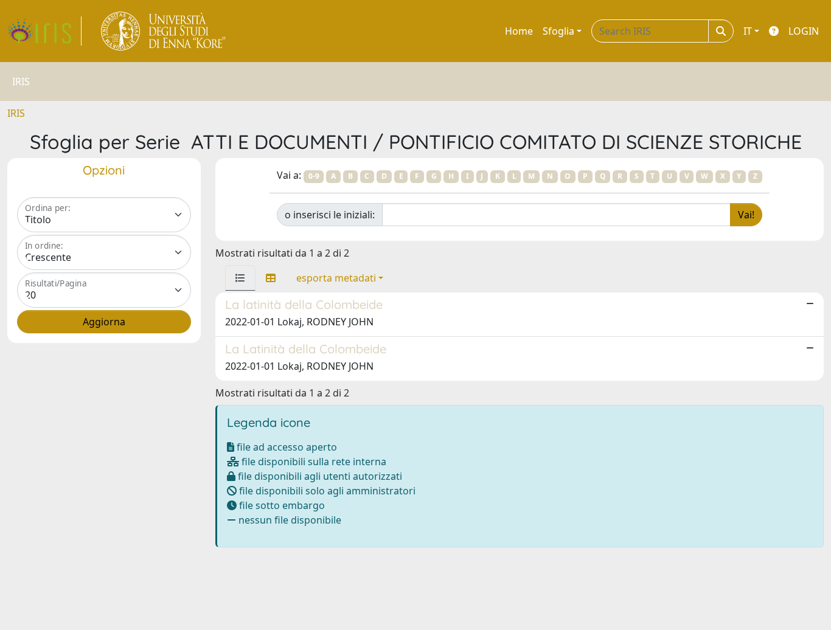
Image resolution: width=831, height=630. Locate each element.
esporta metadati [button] (336, 278)
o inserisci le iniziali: (330, 214)
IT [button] (747, 31)
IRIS (16, 113)
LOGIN (803, 31)
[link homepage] (44, 31)
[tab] (240, 278)
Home (519, 31)
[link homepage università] (164, 31)
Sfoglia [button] (558, 31)
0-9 (313, 176)
